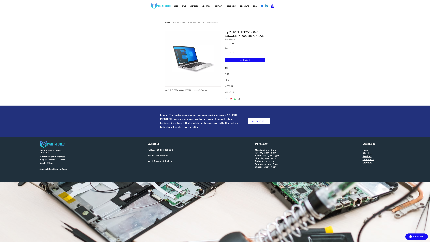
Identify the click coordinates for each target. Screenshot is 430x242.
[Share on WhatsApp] (235, 98)
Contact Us (368, 159)
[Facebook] (261, 6)
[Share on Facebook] (226, 98)
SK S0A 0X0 (44, 152)
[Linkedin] (266, 6)
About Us (367, 153)
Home (167, 22)
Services (367, 156)
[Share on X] (239, 98)
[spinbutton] (230, 52)
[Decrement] (226, 52)
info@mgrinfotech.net (162, 161)
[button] (272, 6)
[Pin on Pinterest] (230, 98)
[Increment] (233, 52)
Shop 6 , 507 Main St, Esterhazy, (51, 150)
